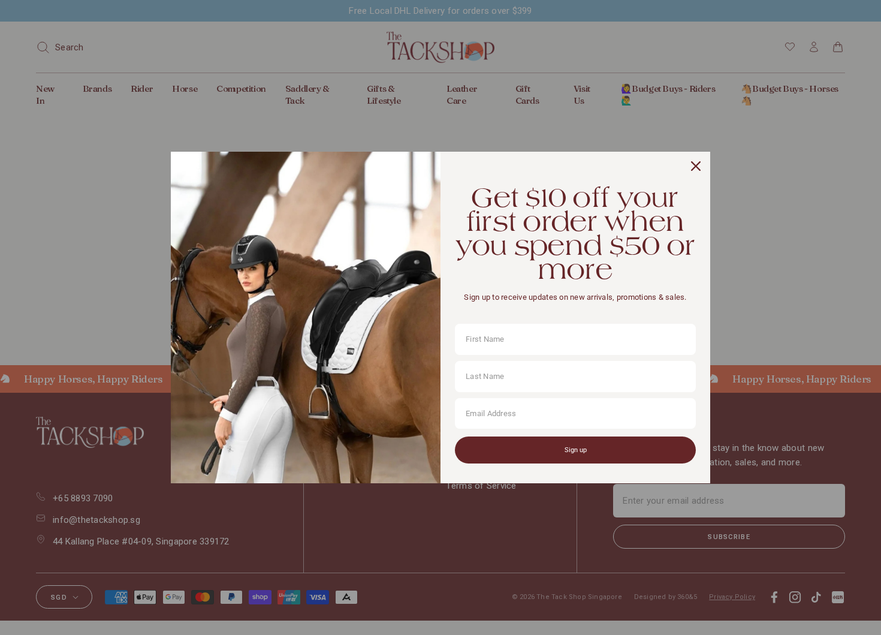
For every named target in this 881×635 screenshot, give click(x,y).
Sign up (576, 450)
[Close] (695, 166)
